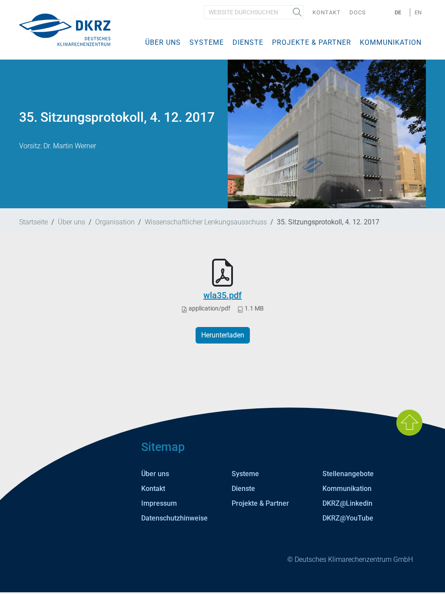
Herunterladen (222, 335)
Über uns (163, 42)
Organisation (115, 222)
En (418, 12)
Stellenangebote (348, 474)
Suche (297, 12)
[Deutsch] (64, 29)
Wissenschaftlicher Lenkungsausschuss (206, 222)
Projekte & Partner (311, 42)
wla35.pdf (222, 295)
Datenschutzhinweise (174, 518)
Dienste (247, 42)
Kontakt (326, 12)
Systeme (206, 42)
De (398, 12)
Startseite (33, 222)
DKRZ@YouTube (347, 518)
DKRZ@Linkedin (347, 503)
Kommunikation (391, 42)
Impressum (159, 503)
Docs (357, 12)
